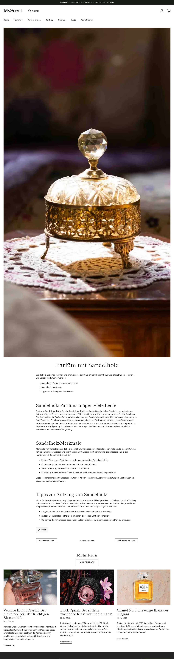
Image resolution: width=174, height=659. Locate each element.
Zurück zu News (87, 540)
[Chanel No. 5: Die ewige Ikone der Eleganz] (144, 587)
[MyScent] (13, 11)
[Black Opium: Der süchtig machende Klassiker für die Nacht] (87, 587)
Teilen (43, 529)
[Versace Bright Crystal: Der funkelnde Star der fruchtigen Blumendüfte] (30, 587)
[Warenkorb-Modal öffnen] (169, 10)
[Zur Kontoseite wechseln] (161, 10)
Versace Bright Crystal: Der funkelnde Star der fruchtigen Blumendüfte (26, 614)
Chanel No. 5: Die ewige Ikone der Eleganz (142, 612)
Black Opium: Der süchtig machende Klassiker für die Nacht (86, 612)
